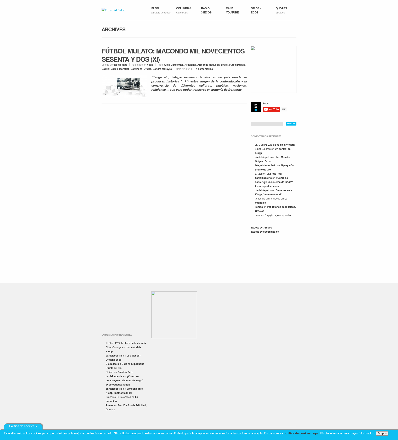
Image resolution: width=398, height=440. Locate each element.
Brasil (224, 64)
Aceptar (382, 433)
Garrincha (136, 69)
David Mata (120, 64)
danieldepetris (263, 157)
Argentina (190, 64)
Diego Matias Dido (265, 165)
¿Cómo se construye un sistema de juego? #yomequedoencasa (274, 182)
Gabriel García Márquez (115, 69)
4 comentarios (204, 69)
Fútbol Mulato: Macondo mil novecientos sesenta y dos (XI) (172, 55)
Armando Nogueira (208, 64)
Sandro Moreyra (162, 69)
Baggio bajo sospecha (278, 215)
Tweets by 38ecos (261, 227)
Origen (148, 69)
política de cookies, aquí (301, 433)
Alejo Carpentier (173, 64)
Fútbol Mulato (237, 64)
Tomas (259, 207)
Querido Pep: (274, 173)
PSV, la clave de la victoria (279, 144)
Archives (113, 29)
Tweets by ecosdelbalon (265, 231)
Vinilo (150, 64)
